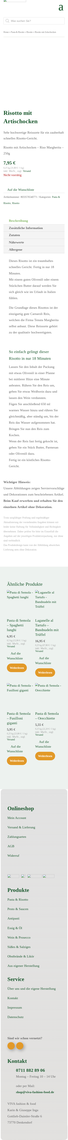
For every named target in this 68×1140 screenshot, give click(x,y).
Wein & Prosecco (18, 937)
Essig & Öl (14, 928)
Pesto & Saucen (17, 909)
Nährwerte (16, 242)
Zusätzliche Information (26, 228)
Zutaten (14, 235)
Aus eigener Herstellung (23, 966)
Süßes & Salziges (18, 947)
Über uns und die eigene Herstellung (31, 988)
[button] (18, 190)
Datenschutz (15, 1017)
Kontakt (12, 998)
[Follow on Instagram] (19, 1045)
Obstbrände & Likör (20, 956)
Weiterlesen (17, 667)
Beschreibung (18, 221)
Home (6, 32)
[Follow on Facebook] (11, 1045)
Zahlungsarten (16, 837)
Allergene (15, 249)
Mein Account (16, 818)
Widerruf (13, 855)
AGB (10, 846)
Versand (27, 171)
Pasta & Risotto (17, 32)
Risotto (29, 32)
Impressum (14, 1007)
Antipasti (13, 918)
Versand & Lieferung (21, 827)
